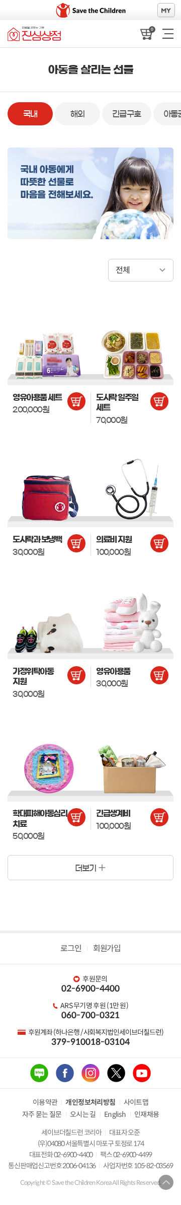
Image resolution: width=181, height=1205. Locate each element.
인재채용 (146, 1114)
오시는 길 (83, 1114)
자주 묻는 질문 (42, 1114)
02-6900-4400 (90, 988)
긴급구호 (126, 114)
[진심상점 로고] (34, 33)
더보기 (85, 868)
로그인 (70, 948)
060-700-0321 (90, 1015)
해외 (77, 114)
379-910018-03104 (90, 1042)
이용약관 (45, 1102)
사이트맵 (136, 1102)
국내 (30, 114)
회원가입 (106, 948)
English (115, 1114)
